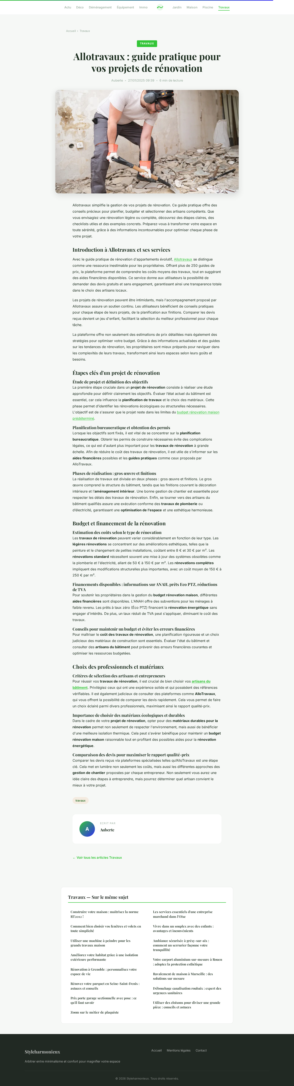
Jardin (176, 7)
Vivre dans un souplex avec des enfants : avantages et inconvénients (183, 928)
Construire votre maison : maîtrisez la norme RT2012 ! (105, 914)
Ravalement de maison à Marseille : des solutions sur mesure (183, 976)
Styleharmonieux (42, 1051)
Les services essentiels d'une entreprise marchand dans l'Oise (183, 914)
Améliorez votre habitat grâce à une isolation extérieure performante (104, 957)
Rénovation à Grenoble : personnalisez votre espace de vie (104, 971)
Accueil (71, 31)
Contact (201, 1050)
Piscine (208, 7)
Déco (80, 7)
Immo (143, 7)
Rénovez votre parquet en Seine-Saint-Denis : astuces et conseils (105, 985)
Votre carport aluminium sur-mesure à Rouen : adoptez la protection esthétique (187, 961)
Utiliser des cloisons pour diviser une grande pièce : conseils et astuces (186, 1004)
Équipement (125, 7)
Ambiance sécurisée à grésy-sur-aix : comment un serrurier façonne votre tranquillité (181, 945)
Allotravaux (183, 259)
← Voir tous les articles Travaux (97, 857)
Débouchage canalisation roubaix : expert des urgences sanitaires (187, 990)
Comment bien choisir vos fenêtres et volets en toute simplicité (106, 928)
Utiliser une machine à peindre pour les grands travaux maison (100, 942)
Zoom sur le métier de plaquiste (95, 1012)
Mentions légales (178, 1050)
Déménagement (100, 7)
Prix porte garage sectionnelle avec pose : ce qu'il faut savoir (104, 1000)
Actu (67, 7)
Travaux (224, 7)
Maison (192, 7)
